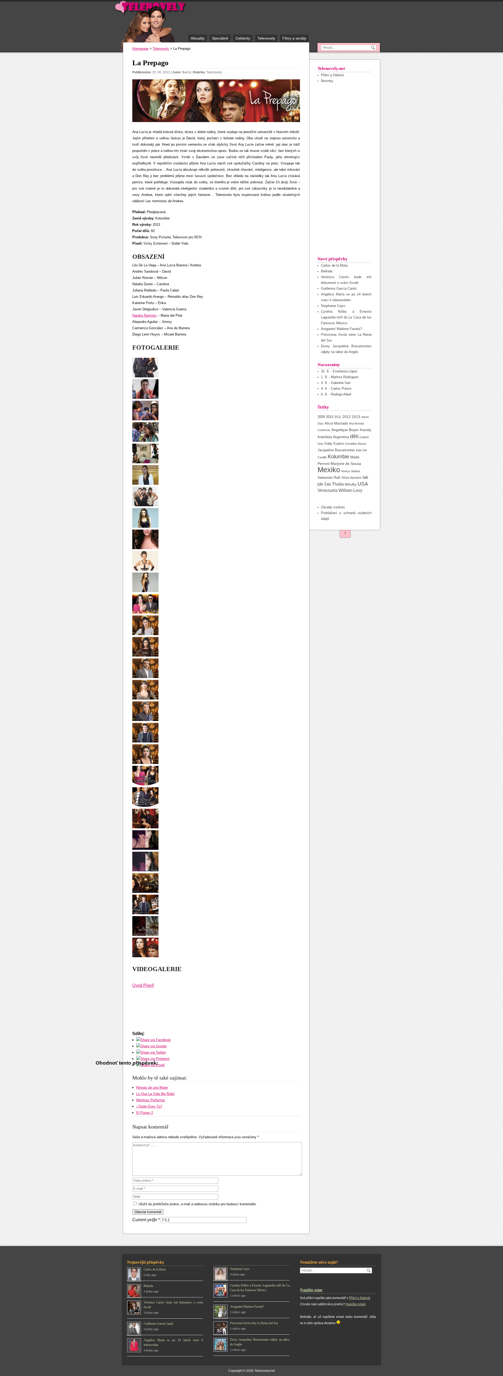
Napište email (355, 1304)
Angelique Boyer (345, 430)
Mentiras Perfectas (150, 1100)
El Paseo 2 (144, 1113)
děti (354, 436)
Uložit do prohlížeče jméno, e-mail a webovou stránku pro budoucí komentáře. (198, 1204)
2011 (337, 417)
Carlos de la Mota (334, 265)
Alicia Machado (336, 423)
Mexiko (329, 470)
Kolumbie (338, 456)
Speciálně (220, 38)
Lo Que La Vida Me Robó (155, 1094)
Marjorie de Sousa (346, 463)
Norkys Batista (350, 471)
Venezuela (327, 490)
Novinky (327, 81)
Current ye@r (146, 1220)
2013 (356, 417)
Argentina (341, 437)
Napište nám (311, 1290)
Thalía (338, 484)
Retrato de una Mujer (152, 1087)
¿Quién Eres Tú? (149, 1106)
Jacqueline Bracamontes (336, 450)
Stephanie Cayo (333, 306)
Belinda (326, 271)
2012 (346, 417)
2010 (329, 417)
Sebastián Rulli (329, 478)
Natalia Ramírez (144, 315)
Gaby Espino (334, 443)
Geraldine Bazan (355, 443)
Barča (186, 72)
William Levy (350, 490)
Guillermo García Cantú (339, 288)
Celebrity (243, 38)
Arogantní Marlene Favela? (341, 329)
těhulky (351, 484)
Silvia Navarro (351, 478)
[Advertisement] (344, 169)
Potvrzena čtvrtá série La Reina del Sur (254, 1323)
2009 (321, 417)
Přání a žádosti (332, 75)
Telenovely (266, 38)
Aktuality (198, 38)
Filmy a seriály (294, 38)
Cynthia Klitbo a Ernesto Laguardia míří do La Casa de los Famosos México (346, 317)
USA (363, 484)
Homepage (140, 49)
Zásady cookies (333, 507)
